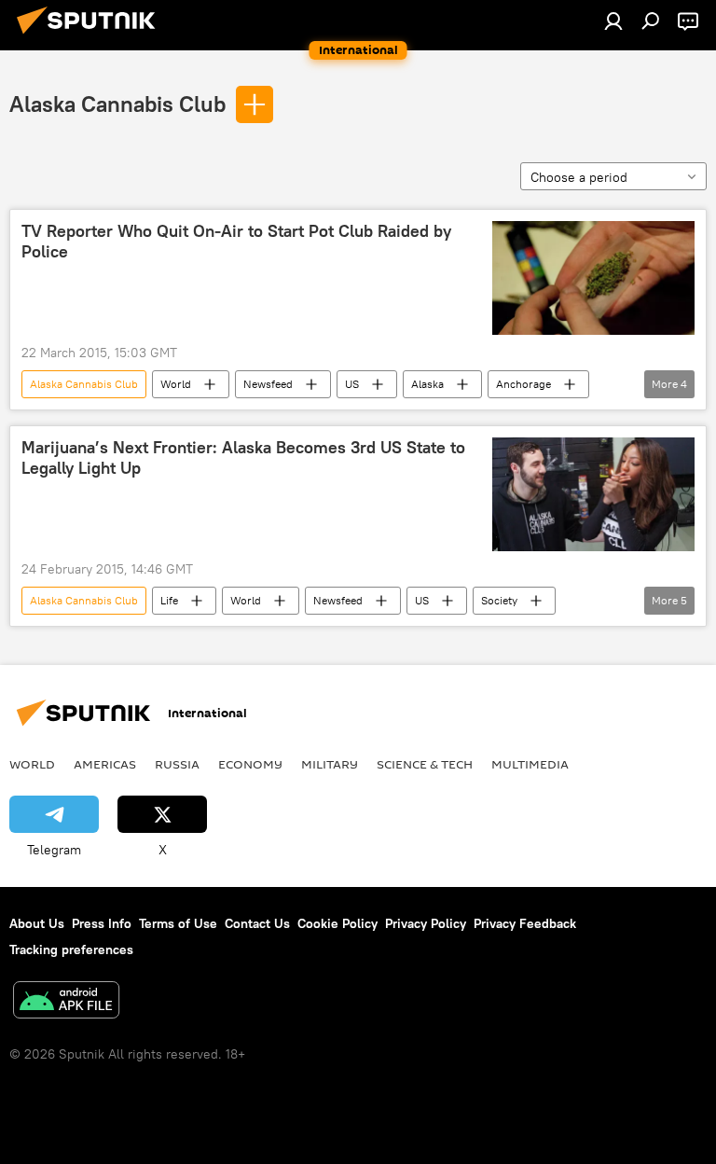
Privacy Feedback (525, 923)
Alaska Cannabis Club (117, 104)
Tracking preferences (71, 949)
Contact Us (257, 923)
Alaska (427, 384)
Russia (177, 763)
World (175, 384)
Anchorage (523, 384)
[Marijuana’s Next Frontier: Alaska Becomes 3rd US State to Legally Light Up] (593, 494)
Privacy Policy (425, 923)
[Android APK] (66, 1002)
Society (499, 600)
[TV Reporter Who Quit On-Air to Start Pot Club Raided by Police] (593, 278)
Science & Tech (425, 763)
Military (329, 763)
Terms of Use (178, 923)
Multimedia (530, 763)
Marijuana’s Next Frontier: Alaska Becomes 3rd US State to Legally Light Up (243, 457)
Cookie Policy (337, 923)
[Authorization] (613, 20)
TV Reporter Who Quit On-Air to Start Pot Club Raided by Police (236, 241)
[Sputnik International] (91, 36)
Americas (105, 763)
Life (169, 600)
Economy (250, 763)
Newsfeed (268, 384)
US (352, 384)
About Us (36, 923)
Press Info (101, 923)
